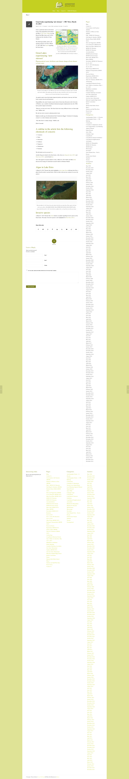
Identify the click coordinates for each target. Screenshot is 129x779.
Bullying (88, 121)
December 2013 (89, 415)
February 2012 (89, 455)
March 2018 (89, 321)
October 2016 (89, 352)
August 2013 (89, 422)
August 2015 (89, 378)
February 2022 (89, 234)
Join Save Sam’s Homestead (92, 98)
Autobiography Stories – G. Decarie (94, 117)
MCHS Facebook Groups (92, 54)
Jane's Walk (51, 26)
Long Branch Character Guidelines (94, 137)
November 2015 (89, 372)
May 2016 (88, 361)
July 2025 (88, 175)
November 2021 (89, 239)
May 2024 (88, 193)
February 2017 (89, 345)
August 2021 (89, 245)
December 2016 (89, 348)
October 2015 (89, 374)
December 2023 (89, 201)
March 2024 (89, 197)
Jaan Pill (66, 26)
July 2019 (88, 291)
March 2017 (89, 343)
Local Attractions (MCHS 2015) (93, 44)
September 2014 (90, 398)
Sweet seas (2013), (40, 157)
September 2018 (90, 310)
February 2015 (89, 389)
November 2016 (89, 350)
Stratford (88, 158)
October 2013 (89, 419)
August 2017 (89, 334)
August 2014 (89, 400)
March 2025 (89, 180)
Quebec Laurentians (90, 101)
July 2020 (88, 269)
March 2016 (89, 365)
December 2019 (89, 282)
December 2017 (89, 326)
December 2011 (89, 459)
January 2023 (89, 216)
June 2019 (88, 293)
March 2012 (89, 454)
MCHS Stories (89, 147)
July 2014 (88, 402)
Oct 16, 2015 (89, 63)
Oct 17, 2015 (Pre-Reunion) (92, 65)
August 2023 (89, 208)
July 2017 (88, 335)
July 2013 (88, 424)
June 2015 (88, 382)
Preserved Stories (90, 74)
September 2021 (90, 243)
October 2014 (89, 396)
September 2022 (90, 223)
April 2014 (88, 408)
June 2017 (88, 337)
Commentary (89, 123)
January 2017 (89, 347)
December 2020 (89, 260)
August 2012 (89, 444)
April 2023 (88, 214)
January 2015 (89, 391)
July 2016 (88, 358)
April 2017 (88, 341)
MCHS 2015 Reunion (91, 48)
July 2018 (88, 313)
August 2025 (89, 173)
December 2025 (89, 167)
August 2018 (89, 312)
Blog (87, 24)
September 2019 (90, 288)
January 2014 (89, 413)
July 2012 (88, 446)
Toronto (88, 159)
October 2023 (89, 204)
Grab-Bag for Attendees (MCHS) (93, 37)
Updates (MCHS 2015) (91, 96)
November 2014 (89, 395)
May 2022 (88, 228)
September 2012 (90, 443)
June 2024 (88, 192)
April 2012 (88, 452)
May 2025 (88, 177)
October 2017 (89, 330)
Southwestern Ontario (91, 156)
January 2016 (89, 369)
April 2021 (88, 252)
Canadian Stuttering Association (93, 92)
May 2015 (88, 384)
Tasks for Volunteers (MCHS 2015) (94, 79)
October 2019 (89, 286)
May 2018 (88, 317)
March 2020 (89, 276)
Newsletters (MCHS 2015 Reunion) (94, 61)
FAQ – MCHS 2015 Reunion (92, 35)
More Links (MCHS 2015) (92, 57)
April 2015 (88, 385)
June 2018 (88, 315)
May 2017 (88, 339)
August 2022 (89, 225)
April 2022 (88, 230)
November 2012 (89, 439)
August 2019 (89, 289)
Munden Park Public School (92, 105)
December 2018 (89, 304)
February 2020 (89, 278)
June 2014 (88, 404)
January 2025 (89, 184)
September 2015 (90, 376)
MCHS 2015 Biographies (92, 143)
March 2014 (89, 409)
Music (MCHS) (89, 59)
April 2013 (88, 430)
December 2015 (89, 371)
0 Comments (45, 26)
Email (45, 260)
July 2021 (88, 247)
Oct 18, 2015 (89, 66)
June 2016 (88, 359)
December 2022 (89, 217)
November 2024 (89, 186)
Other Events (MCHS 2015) (92, 68)
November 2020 (89, 262)
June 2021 (88, 249)
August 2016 (89, 356)
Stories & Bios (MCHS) (91, 78)
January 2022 (89, 236)
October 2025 (89, 171)
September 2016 (90, 354)
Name (45, 255)
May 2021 (88, 251)
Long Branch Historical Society (93, 83)
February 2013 (89, 433)
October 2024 (89, 188)
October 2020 (89, 263)
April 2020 (88, 275)
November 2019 (89, 284)
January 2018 (89, 324)
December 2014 (89, 393)
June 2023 (88, 210)
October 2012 (89, 441)
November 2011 (89, 461)
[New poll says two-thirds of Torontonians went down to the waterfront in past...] (1, 389)
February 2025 (89, 182)
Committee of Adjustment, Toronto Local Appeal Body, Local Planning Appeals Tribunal (94, 126)
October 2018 (89, 308)
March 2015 (89, 387)
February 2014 (89, 411)
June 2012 (88, 448)
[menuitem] (54, 11)
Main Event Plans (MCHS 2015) (93, 46)
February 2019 (89, 300)
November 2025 (89, 169)
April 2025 (88, 179)
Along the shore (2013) (69, 155)
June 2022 (88, 227)
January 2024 (89, 199)
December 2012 (89, 437)
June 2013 (88, 426)
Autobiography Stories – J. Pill (93, 119)
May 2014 (88, 406)
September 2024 (90, 190)
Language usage (90, 134)
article (74, 159)
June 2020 (88, 271)
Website (45, 265)
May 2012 (88, 450)
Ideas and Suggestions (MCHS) (93, 42)
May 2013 (88, 428)
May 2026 (88, 166)
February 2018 (89, 323)
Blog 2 (27, 15)
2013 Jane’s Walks (45, 33)
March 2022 (89, 232)
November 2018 (89, 306)
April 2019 (88, 297)
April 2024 (88, 195)
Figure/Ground (89, 130)
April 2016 (88, 363)
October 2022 (89, 221)
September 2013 (90, 420)
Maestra (58, 776)
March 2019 (89, 299)
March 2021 (89, 254)
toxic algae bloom (64, 170)
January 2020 (89, 280)
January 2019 (89, 302)
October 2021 (89, 241)
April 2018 (88, 319)
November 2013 (89, 417)
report (47, 45)
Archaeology (89, 81)
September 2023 (90, 206)
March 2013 (89, 431)
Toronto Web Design (41, 776)
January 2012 (89, 457)
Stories (87, 103)
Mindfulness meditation (91, 89)
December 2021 (89, 238)
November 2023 (89, 203)
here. (52, 152)
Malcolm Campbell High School (93, 100)
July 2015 (88, 380)
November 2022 (89, 219)
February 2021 (89, 256)
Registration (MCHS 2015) (92, 76)
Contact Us (88, 26)
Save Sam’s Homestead (91, 94)
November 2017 (89, 328)
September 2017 (90, 332)
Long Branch (56, 26)
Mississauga (89, 148)
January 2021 (89, 258)
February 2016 (89, 367)
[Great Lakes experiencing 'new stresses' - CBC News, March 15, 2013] (29, 24)
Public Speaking (90, 90)
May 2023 (88, 212)
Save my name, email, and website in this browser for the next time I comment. (42, 270)
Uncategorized (89, 161)
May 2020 (88, 273)
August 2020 (89, 267)
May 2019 (88, 295)
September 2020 (90, 265)
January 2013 (89, 435)
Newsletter (60, 26)
